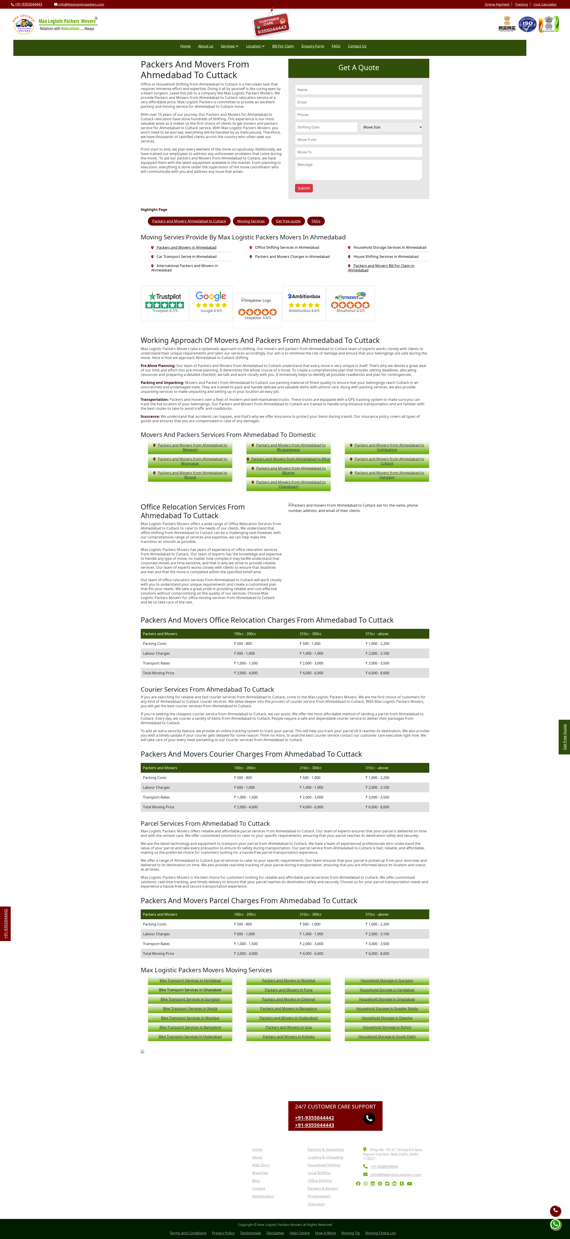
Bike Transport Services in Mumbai (190, 1017)
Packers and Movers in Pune (289, 989)
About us (205, 46)
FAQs (336, 46)
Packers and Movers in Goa (289, 1027)
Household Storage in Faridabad (387, 989)
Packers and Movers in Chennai (288, 999)
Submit (304, 188)
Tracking (521, 4)
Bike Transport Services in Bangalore (190, 1027)
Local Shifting (319, 1172)
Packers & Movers (323, 1188)
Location (254, 46)
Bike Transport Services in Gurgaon (190, 999)
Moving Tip (350, 1233)
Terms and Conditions (188, 1233)
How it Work (325, 1233)
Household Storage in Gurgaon (387, 980)
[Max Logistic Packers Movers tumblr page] (403, 1184)
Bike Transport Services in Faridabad (190, 980)
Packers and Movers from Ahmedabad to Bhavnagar (192, 461)
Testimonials (250, 1233)
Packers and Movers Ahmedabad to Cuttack (189, 221)
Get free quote (288, 221)
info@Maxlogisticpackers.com (80, 4)
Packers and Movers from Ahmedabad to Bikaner (291, 470)
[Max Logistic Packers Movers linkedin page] (374, 1184)
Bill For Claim (283, 46)
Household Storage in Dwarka (387, 1017)
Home (185, 46)
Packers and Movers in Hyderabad (289, 1017)
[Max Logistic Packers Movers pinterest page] (381, 1184)
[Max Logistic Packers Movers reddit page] (395, 1184)
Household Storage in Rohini (387, 1027)
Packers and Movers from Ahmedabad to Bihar (291, 458)
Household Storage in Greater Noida (387, 1008)
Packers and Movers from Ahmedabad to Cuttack (389, 461)
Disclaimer (275, 1233)
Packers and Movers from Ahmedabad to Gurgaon (389, 475)
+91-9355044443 (28, 4)
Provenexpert (319, 1196)
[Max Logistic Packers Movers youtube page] (410, 1184)
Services (228, 46)
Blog (256, 1180)
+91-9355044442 (314, 1117)
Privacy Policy (223, 1233)
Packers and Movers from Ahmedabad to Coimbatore (389, 447)
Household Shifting (324, 1165)
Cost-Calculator (545, 4)
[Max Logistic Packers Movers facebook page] (359, 1184)
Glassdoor (316, 1204)
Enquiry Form (312, 46)
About (257, 1157)
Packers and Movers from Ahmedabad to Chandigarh (291, 484)
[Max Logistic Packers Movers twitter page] (388, 1184)
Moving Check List (380, 1233)
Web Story (261, 1165)
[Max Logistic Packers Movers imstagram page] (367, 1184)
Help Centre (300, 1233)
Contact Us (357, 46)
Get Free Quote (564, 737)
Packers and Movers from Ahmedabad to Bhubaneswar (291, 447)
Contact (258, 1188)
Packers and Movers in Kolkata (289, 1036)
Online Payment (497, 4)
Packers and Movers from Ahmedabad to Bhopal (192, 475)
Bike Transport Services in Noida (190, 1008)
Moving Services (251, 221)
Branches (260, 1172)
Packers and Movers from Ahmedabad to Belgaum (192, 447)
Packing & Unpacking (326, 1149)
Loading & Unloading (325, 1157)
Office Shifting (320, 1180)
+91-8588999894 (384, 1166)
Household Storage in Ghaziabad (387, 999)
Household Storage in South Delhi (387, 1036)
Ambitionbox (263, 1196)
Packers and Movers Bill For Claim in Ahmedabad (381, 268)
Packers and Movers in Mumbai (288, 980)
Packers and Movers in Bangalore (288, 1008)
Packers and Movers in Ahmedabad (186, 247)
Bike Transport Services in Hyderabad (190, 1036)
